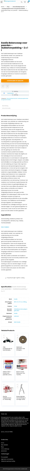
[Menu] (1, 2)
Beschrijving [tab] (5, 105)
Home (2, 6)
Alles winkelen (4, 445)
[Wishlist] (25, 2)
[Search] (21, 2)
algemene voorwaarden (7, 459)
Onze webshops (5, 449)
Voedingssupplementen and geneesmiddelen (13, 8)
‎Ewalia (15, 299)
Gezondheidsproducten (19, 6)
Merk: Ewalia (17, 322)
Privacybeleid (4, 457)
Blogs (2, 447)
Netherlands (10, 93)
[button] (5, 227)
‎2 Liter (15, 306)
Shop (8, 6)
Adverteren (4, 451)
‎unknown (16, 316)
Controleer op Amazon (15, 81)
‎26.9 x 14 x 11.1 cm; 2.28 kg (20, 302)
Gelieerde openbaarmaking (8, 461)
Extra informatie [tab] (6, 108)
